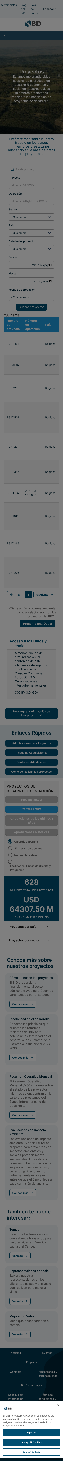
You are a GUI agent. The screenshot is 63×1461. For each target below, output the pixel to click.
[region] (31, 1429)
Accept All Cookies (31, 1442)
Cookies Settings (31, 1452)
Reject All (31, 1432)
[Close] (58, 1405)
